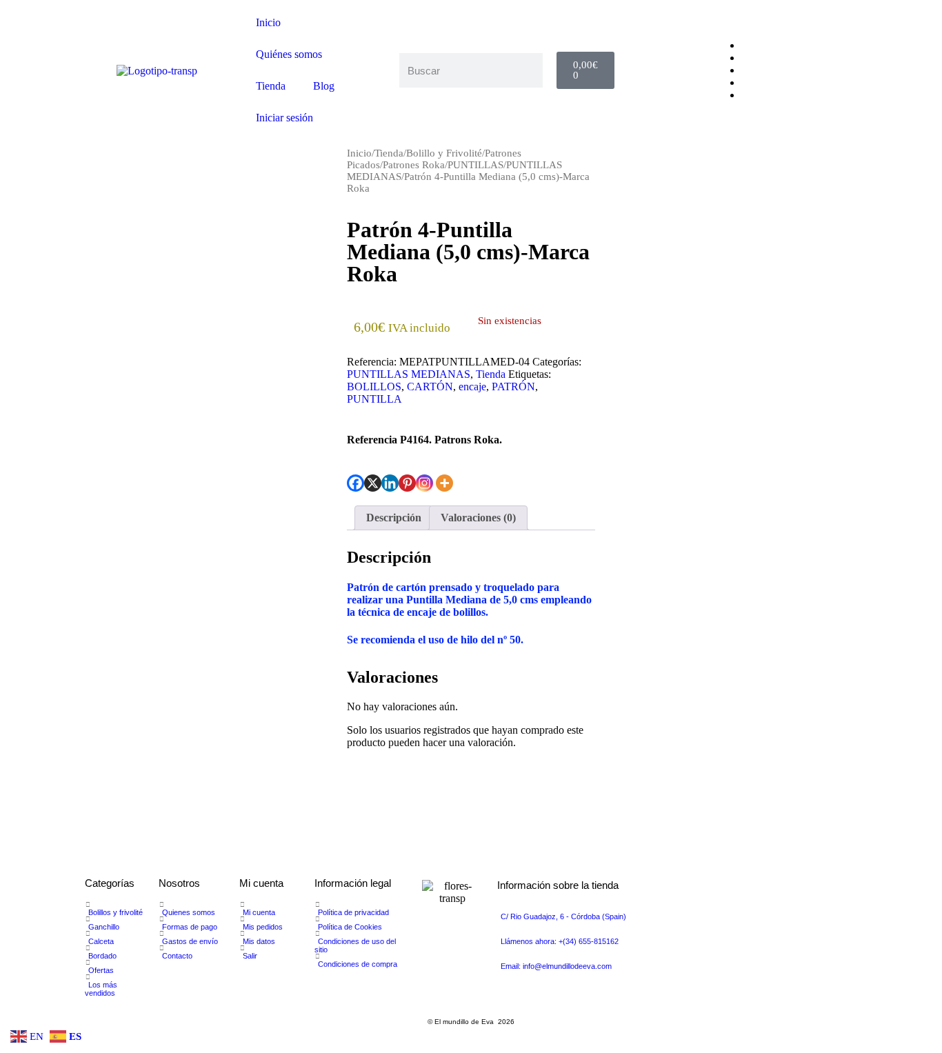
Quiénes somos (289, 54)
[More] (444, 483)
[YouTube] (745, 70)
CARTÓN (430, 386)
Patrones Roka (414, 164)
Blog (323, 86)
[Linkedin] (390, 483)
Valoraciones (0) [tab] (478, 517)
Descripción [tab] (393, 517)
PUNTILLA (374, 399)
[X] (372, 483)
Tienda (270, 86)
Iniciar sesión (284, 117)
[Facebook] (355, 483)
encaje (472, 386)
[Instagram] (424, 483)
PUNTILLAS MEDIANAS (408, 374)
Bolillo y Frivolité (444, 153)
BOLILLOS (374, 386)
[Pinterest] (407, 483)
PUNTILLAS (475, 164)
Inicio (268, 22)
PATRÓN (513, 386)
